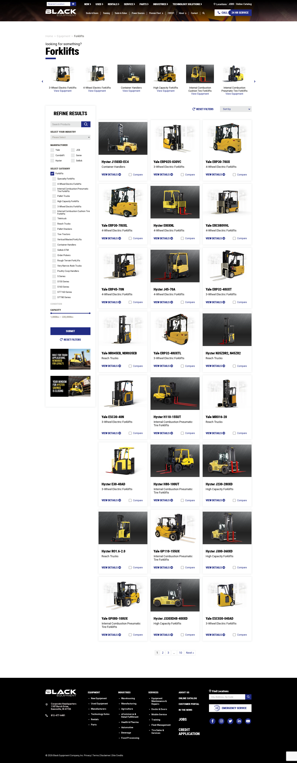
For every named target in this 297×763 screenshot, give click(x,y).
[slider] (51, 313)
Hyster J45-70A (164, 289)
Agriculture (127, 708)
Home (49, 36)
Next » (190, 652)
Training (155, 719)
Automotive (127, 727)
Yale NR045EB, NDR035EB (119, 353)
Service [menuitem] (128, 4)
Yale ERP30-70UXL (114, 225)
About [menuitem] (181, 13)
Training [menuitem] (106, 13)
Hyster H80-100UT (166, 484)
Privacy (87, 755)
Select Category (60, 168)
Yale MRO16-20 (216, 417)
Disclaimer (105, 755)
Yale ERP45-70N (113, 289)
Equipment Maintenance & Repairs (159, 701)
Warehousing (128, 698)
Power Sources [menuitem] (138, 13)
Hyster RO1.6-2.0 (113, 551)
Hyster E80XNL (164, 225)
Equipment (63, 36)
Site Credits (117, 755)
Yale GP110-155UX (167, 551)
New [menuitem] (86, 4)
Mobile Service (159, 714)
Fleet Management (161, 725)
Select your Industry (63, 131)
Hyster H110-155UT (167, 417)
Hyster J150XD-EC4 (115, 162)
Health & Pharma (130, 722)
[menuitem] (203, 13)
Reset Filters (72, 339)
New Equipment (99, 698)
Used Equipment (99, 703)
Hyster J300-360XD (219, 551)
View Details (110, 174)
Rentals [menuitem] (112, 4)
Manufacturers (98, 708)
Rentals (95, 719)
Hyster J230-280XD (219, 484)
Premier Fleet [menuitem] (155, 13)
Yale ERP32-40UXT (219, 289)
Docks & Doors (159, 709)
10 (180, 652)
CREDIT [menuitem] (171, 13)
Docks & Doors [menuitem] (92, 13)
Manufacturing (128, 703)
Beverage (126, 732)
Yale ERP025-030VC (167, 162)
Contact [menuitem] (194, 13)
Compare (138, 174)
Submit (70, 331)
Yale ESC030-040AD (219, 618)
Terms (96, 755)
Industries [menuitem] (159, 4)
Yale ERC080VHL (217, 225)
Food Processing (130, 738)
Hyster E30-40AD (113, 484)
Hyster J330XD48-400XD (170, 618)
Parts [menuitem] (143, 4)
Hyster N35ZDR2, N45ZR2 (223, 353)
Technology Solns (100, 714)
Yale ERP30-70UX (218, 162)
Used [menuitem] (98, 4)
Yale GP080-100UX (115, 618)
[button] (163, 13)
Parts (94, 724)
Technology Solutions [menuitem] (186, 4)
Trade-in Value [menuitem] (121, 13)
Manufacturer (59, 145)
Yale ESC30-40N (113, 417)
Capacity (55, 309)
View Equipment (62, 90)
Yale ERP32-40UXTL (167, 353)
